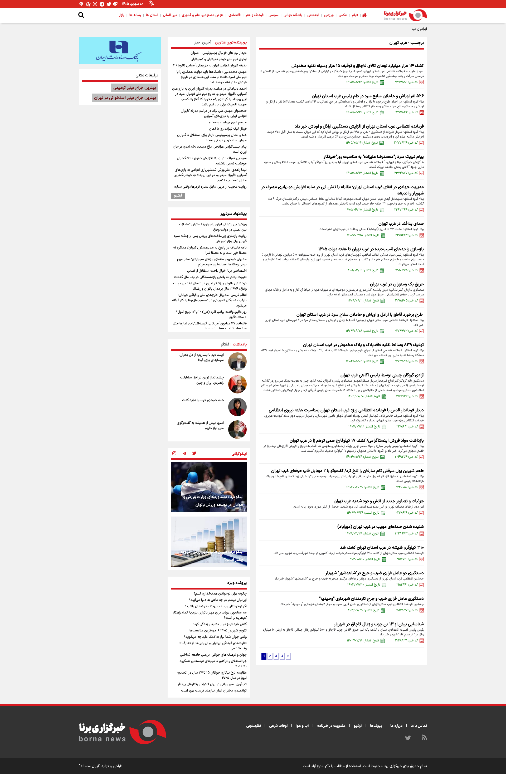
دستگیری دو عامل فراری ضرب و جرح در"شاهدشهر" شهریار (374, 573)
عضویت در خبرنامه (331, 726)
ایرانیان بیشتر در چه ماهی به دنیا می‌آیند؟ (396, 29)
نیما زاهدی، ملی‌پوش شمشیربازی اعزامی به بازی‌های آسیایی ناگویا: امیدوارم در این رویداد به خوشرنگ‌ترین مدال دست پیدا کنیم (210, 175)
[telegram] (184, 454)
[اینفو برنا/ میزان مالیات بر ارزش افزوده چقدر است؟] (209, 542)
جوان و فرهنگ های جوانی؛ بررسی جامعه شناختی (213, 655)
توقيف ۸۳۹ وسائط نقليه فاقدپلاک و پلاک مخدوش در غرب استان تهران (363, 345)
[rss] (424, 738)
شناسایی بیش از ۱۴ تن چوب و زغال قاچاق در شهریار (379, 624)
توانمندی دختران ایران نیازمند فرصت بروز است (214, 690)
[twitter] (194, 454)
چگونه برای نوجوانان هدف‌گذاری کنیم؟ (220, 593)
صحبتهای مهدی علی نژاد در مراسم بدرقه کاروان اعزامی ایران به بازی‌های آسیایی (214, 113)
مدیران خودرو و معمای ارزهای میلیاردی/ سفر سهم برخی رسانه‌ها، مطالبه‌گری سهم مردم (212, 262)
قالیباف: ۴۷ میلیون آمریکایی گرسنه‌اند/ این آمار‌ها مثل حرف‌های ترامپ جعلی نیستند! (210, 326)
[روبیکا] (115, 4)
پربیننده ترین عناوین (231, 42)
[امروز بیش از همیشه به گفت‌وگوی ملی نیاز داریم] (237, 429)
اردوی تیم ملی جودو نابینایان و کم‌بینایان (219, 59)
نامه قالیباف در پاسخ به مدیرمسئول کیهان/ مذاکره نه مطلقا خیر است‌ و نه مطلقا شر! (210, 250)
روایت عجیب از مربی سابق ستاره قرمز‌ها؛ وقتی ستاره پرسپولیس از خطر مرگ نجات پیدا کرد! (210, 189)
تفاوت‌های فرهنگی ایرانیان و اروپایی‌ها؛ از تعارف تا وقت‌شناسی (213, 646)
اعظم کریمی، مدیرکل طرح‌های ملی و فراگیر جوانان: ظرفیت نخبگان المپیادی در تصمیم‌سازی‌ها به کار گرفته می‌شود (209, 300)
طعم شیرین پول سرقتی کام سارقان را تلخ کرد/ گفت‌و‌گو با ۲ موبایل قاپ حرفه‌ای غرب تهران (347, 471)
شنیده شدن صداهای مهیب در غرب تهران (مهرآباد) (380, 527)
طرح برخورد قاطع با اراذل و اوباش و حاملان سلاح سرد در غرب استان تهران (360, 314)
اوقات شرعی (278, 726)
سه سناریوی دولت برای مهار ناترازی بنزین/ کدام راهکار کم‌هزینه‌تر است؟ (210, 615)
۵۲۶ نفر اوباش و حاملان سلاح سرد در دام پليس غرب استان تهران (368, 96)
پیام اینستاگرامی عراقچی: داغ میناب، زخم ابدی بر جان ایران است (210, 149)
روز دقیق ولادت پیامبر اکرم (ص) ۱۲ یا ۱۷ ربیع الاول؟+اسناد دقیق (211, 314)
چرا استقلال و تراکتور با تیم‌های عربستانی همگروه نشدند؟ (213, 664)
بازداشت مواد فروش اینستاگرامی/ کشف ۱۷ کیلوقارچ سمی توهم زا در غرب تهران (357, 440)
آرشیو (178, 195)
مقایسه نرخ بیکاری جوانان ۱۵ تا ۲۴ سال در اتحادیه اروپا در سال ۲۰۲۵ (212, 675)
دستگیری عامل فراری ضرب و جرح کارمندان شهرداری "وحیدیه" (371, 599)
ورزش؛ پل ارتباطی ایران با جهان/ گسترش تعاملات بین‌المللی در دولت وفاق (213, 227)
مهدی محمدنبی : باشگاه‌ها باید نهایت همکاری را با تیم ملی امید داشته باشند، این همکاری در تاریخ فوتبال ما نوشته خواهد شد (212, 77)
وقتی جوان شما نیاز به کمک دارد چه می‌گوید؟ (215, 637)
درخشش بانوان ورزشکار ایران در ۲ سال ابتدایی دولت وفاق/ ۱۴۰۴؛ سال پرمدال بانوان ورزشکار (210, 286)
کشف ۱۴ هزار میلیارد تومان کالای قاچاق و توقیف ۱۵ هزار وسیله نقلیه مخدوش (357, 66)
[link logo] (405, 15)
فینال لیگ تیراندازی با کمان (228, 129)
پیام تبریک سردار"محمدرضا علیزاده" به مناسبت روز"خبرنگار (374, 157)
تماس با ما (419, 726)
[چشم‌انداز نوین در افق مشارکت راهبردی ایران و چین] (237, 384)
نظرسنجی (253, 726)
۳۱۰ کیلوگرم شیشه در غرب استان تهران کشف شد (382, 547)
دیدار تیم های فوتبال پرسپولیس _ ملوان (219, 53)
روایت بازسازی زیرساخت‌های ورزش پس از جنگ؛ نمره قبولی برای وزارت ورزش (210, 238)
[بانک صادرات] (120, 50)
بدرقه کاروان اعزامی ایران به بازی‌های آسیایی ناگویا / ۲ (210, 65)
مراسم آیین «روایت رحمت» (228, 122)
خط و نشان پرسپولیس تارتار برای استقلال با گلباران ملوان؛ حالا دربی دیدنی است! (212, 138)
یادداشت (240, 344)
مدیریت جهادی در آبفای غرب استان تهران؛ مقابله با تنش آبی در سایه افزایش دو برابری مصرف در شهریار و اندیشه (342, 190)
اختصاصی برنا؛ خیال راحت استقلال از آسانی (217, 271)
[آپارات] (88, 4)
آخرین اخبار (202, 42)
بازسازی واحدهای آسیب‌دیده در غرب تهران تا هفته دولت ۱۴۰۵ (371, 249)
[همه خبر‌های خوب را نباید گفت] (237, 407)
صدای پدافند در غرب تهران (401, 224)
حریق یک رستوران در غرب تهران (397, 284)
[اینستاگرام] (95, 4)
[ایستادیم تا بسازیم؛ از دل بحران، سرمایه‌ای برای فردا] (237, 361)
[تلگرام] (102, 4)
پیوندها (376, 726)
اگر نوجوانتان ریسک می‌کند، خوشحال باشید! (216, 606)
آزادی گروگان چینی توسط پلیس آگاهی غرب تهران (382, 375)
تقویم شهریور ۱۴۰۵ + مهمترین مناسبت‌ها (218, 630)
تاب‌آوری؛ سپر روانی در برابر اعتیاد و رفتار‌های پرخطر (212, 684)
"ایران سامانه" (89, 766)
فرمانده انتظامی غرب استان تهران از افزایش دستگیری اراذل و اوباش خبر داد (359, 126)
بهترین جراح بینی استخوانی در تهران (125, 98)
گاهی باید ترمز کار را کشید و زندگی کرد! (220, 624)
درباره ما (396, 726)
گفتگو (225, 344)
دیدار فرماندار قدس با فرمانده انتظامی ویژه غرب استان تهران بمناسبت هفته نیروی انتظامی (346, 410)
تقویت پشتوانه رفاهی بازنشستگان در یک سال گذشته (210, 277)
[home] (364, 15)
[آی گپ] (81, 4)
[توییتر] (108, 4)
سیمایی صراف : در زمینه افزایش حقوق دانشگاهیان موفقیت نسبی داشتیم (212, 161)
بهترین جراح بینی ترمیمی (134, 88)
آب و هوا (302, 726)
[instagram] (174, 454)
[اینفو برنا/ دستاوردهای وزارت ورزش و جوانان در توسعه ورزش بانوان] (209, 487)
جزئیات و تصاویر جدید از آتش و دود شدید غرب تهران (379, 501)
